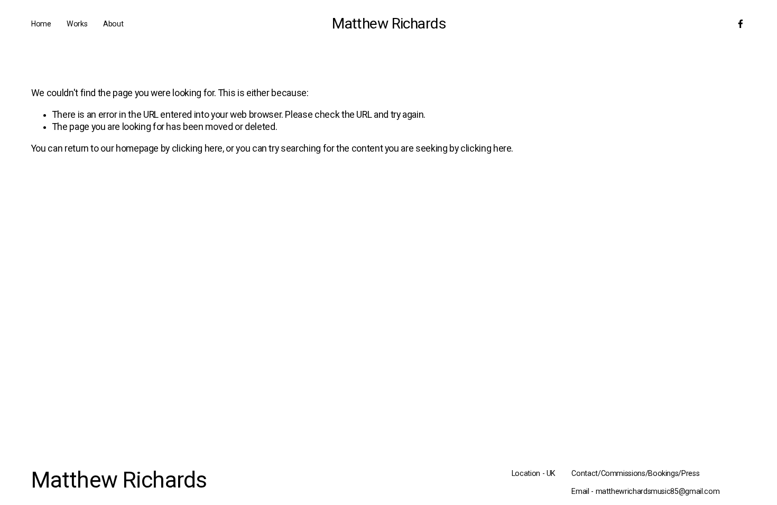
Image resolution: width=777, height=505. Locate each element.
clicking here (197, 148)
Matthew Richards (389, 23)
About (113, 24)
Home (41, 24)
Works (77, 24)
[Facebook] (740, 23)
